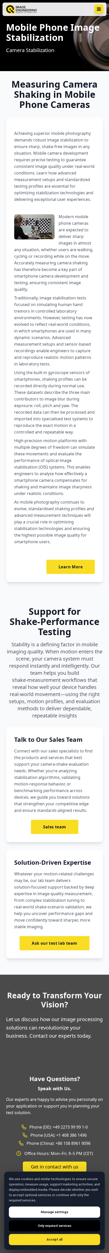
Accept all (55, 1239)
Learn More (71, 567)
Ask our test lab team (54, 943)
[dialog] (54, 1210)
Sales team (54, 827)
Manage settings (54, 1212)
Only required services (54, 1226)
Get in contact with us (54, 1167)
